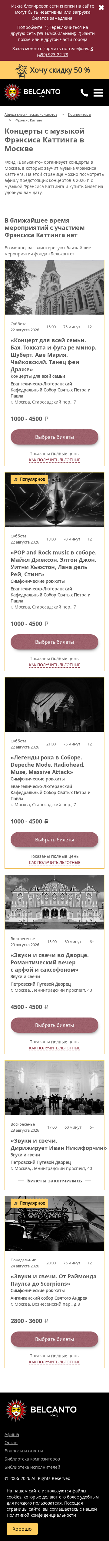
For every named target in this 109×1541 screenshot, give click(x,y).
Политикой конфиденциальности (41, 1515)
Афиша (12, 1434)
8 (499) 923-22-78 (65, 51)
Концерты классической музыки (32, 92)
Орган (11, 1442)
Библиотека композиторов (32, 1459)
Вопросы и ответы (24, 1451)
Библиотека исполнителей (32, 1467)
